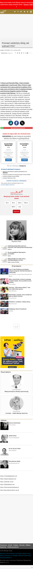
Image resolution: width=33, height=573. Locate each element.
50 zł (13, 202)
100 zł (19, 202)
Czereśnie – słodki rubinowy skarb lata (16, 413)
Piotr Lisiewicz (12, 284)
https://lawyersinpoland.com (8, 479)
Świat (9, 256)
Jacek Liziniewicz (12, 274)
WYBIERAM (8, 159)
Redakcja (11, 311)
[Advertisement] (16, 26)
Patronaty (22, 545)
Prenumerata (3, 545)
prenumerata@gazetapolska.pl (7, 184)
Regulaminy (3, 547)
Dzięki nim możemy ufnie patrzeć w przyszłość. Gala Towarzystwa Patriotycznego (20, 246)
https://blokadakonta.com (7, 484)
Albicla (20, 555)
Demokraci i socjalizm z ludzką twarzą (19, 302)
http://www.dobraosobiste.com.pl (9, 490)
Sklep (1, 557)
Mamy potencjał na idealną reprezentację (16, 391)
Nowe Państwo (11, 553)
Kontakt (10, 545)
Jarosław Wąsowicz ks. (14, 463)
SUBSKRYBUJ (6, 136)
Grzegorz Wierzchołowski (23, 274)
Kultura (10, 249)
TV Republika (14, 555)
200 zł (26, 202)
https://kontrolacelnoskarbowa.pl (9, 487)
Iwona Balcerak (16, 411)
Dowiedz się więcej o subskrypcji (16, 181)
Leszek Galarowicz (16, 389)
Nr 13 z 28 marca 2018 (15, 50)
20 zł (7, 202)
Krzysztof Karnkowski (14, 437)
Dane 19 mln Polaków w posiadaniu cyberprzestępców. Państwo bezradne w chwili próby (20, 271)
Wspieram (16, 211)
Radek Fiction (12, 436)
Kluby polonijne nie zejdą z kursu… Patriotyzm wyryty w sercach (17, 259)
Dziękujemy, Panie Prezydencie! (17, 309)
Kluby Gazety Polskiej (13, 262)
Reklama (28, 545)
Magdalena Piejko (16, 241)
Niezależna (3, 553)
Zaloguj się (22, 166)
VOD (17, 553)
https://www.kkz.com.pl (6, 482)
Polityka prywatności (13, 547)
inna (19, 206)
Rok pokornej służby (14, 461)
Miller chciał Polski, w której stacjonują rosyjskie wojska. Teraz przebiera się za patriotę (20, 280)
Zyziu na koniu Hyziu (14, 423)
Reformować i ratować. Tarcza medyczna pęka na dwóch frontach (20, 295)
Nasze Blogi (22, 553)
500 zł (13, 206)
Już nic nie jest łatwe (15, 448)
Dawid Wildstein (12, 291)
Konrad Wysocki (12, 298)
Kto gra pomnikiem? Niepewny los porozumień (17, 253)
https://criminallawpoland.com (8, 476)
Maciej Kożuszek (12, 303)
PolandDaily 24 (8, 557)
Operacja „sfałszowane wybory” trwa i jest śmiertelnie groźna (19, 288)
